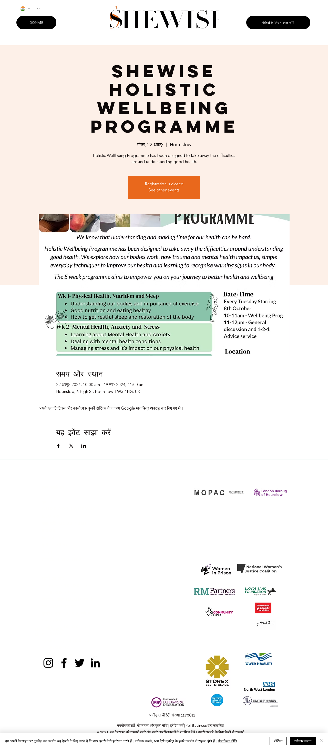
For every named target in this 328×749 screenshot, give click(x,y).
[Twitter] (79, 662)
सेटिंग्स (278, 740)
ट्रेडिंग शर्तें (176, 725)
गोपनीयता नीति (227, 740)
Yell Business (196, 725)
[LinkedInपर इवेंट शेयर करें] (83, 446)
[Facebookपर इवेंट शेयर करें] (58, 446)
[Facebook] (63, 662)
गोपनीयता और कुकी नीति (152, 725)
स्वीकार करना (302, 740)
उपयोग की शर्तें (126, 725)
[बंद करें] (322, 741)
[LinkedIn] (95, 662)
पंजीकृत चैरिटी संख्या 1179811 (172, 715)
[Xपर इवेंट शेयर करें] (71, 446)
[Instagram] (48, 662)
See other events (164, 190)
